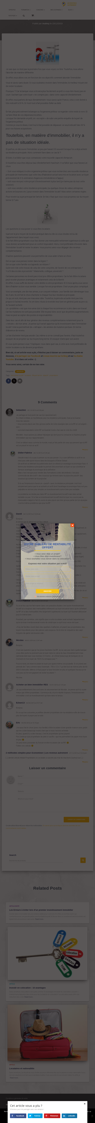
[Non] (92, 1116)
